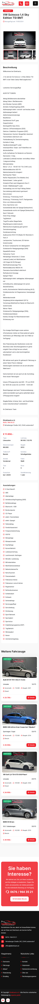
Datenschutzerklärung (29, 969)
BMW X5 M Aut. (9, 822)
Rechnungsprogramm (29, 976)
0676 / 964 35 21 (21, 892)
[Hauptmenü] (35, 3)
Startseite (6, 962)
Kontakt (25, 962)
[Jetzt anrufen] (21, 3)
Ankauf (4, 969)
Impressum (26, 965)
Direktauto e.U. (15, 992)
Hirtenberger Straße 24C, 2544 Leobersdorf (19, 425)
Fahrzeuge (6, 965)
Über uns (25, 973)
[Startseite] (8, 923)
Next (33, 38)
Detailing (5, 976)
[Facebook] (3, 1000)
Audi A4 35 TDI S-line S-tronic (14, 680)
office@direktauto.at (12, 946)
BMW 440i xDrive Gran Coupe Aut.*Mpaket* (19, 727)
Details (32, 698)
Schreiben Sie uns (20, 899)
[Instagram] (8, 1000)
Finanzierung (6, 973)
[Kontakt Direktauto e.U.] (27, 3)
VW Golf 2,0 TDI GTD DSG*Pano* (15, 774)
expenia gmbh (15, 995)
